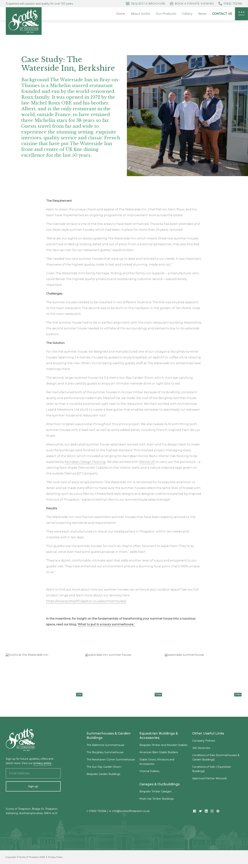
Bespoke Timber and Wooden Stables (163, 745)
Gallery (187, 13)
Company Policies (203, 740)
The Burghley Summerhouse (105, 752)
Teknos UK (147, 462)
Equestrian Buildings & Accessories (158, 735)
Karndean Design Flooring (85, 462)
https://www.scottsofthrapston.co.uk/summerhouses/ (86, 601)
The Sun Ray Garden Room (104, 766)
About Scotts (140, 13)
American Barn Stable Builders (158, 752)
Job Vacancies (201, 748)
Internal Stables (149, 771)
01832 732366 (97, 811)
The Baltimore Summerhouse (105, 745)
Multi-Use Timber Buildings (156, 798)
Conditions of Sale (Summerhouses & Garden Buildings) (215, 757)
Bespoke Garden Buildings (103, 774)
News (202, 13)
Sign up (33, 786)
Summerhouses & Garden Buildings (109, 735)
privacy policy (42, 763)
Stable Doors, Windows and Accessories (156, 762)
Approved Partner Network (209, 778)
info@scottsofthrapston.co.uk (130, 811)
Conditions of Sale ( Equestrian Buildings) (211, 769)
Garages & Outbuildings (159, 784)
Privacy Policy (55, 857)
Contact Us (222, 13)
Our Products (166, 13)
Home (120, 13)
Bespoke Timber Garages (155, 791)
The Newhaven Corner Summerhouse (111, 759)
